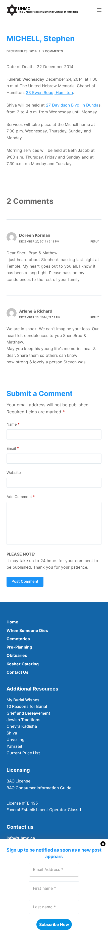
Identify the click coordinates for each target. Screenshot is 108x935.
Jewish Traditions (23, 719)
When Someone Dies (27, 630)
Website (14, 472)
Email (13, 448)
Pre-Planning (19, 647)
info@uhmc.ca (21, 838)
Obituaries (17, 655)
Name (13, 424)
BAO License (18, 780)
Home (12, 621)
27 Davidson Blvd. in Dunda (72, 105)
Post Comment (25, 581)
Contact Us (17, 672)
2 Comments (52, 51)
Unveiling (16, 739)
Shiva (12, 732)
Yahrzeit (14, 746)
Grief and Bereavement (28, 713)
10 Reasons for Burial (27, 706)
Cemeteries (18, 638)
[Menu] (99, 10)
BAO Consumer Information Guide (39, 787)
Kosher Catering (23, 663)
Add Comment (21, 496)
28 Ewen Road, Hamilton (49, 92)
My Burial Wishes (23, 699)
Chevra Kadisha (22, 726)
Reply (94, 241)
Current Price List (23, 752)
